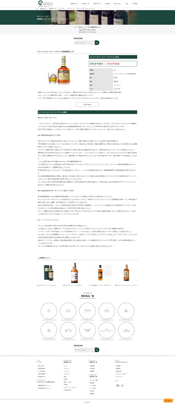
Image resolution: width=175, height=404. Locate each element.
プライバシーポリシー (122, 374)
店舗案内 (118, 368)
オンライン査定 (94, 380)
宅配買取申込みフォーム (44, 385)
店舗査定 (92, 393)
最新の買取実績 (87, 104)
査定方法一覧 (85, 3)
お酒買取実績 (41, 368)
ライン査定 (93, 388)
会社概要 (135, 3)
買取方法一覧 (97, 3)
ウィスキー (67, 374)
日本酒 (65, 379)
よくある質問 (41, 371)
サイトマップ (119, 376)
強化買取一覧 (41, 376)
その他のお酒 (67, 390)
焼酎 (65, 376)
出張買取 (92, 368)
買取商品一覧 (74, 3)
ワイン (65, 366)
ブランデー (67, 368)
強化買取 (107, 3)
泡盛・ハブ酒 (67, 382)
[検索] (97, 42)
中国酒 (65, 384)
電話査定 (92, 383)
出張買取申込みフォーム (44, 388)
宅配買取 (92, 366)
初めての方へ (117, 3)
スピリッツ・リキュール (70, 387)
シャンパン (67, 371)
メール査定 (93, 385)
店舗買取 (92, 371)
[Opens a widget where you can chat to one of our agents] (168, 401)
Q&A (127, 3)
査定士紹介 (119, 371)
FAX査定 (92, 391)
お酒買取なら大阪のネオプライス (45, 6)
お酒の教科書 (41, 374)
